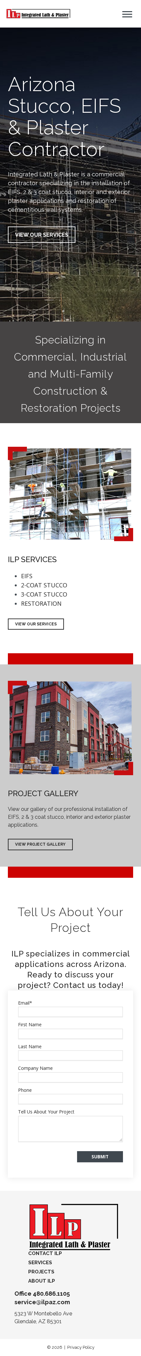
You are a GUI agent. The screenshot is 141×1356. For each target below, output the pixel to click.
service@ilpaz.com (42, 1302)
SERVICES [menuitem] (40, 1263)
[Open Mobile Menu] (127, 13)
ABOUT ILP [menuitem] (41, 1281)
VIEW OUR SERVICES (41, 235)
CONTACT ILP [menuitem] (45, 1253)
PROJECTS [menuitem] (41, 1272)
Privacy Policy (80, 1347)
